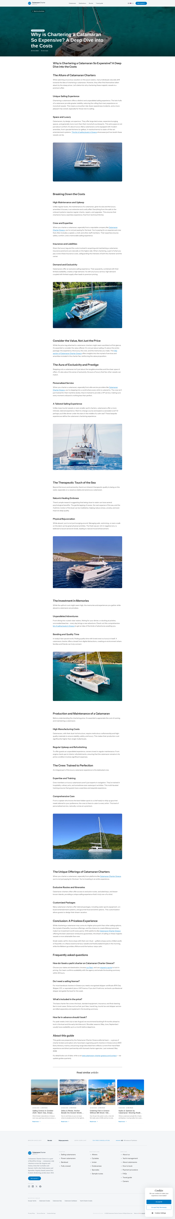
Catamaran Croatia (44, 1200)
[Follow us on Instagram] (29, 1187)
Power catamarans (68, 1158)
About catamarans (130, 1162)
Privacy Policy (31, 1213)
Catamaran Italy (57, 1200)
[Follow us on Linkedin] (33, 1187)
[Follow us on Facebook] (40, 1187)
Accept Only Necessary (159, 1207)
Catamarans (72, 3)
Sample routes (97, 1174)
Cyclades (95, 1158)
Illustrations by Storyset (98, 1213)
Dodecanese (97, 1166)
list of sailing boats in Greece (64, 626)
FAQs (125, 1174)
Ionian (94, 1162)
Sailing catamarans (68, 1155)
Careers (126, 1181)
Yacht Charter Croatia (86, 1200)
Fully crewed (66, 1166)
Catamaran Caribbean (71, 1200)
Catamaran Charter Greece (110, 876)
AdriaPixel (144, 1213)
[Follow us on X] (36, 1187)
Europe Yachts (32, 1200)
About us (126, 1155)
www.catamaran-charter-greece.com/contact (99, 1056)
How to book (127, 1166)
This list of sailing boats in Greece (84, 132)
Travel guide (99, 3)
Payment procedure (130, 1170)
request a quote (106, 968)
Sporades (95, 1170)
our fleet (89, 968)
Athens (94, 1155)
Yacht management (130, 1158)
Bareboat (64, 1162)
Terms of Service (41, 1213)
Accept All (159, 1202)
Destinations (82, 3)
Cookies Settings (51, 1213)
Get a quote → (141, 3)
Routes (91, 3)
